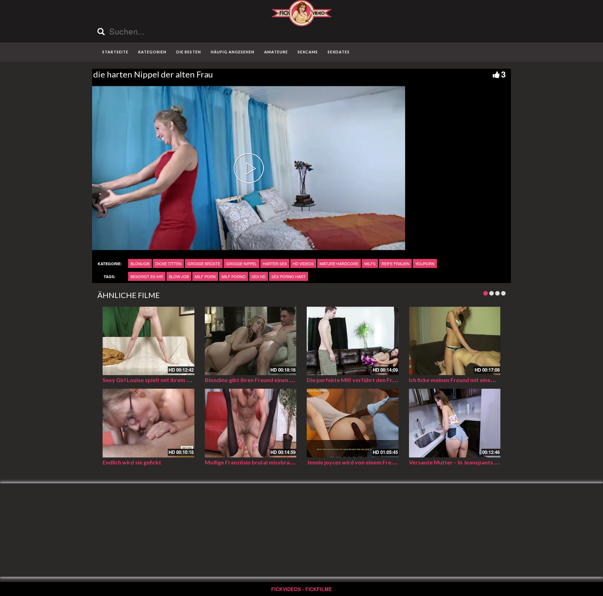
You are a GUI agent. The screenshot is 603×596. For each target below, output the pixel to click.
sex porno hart (288, 276)
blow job (179, 276)
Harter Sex (275, 263)
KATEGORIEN (152, 52)
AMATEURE (276, 52)
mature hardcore (339, 263)
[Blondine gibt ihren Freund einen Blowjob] (251, 341)
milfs (369, 263)
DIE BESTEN (188, 52)
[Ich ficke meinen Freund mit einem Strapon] (455, 341)
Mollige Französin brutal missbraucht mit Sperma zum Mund (282, 462)
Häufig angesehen (232, 52)
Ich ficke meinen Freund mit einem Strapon (463, 380)
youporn (424, 263)
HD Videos (303, 263)
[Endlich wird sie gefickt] (148, 423)
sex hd (259, 276)
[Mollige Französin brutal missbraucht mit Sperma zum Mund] (251, 423)
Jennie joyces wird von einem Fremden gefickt (366, 462)
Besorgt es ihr (147, 276)
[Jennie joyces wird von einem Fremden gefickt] (353, 423)
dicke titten (168, 263)
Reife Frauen (395, 263)
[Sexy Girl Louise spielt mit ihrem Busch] (148, 341)
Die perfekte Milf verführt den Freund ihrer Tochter (373, 380)
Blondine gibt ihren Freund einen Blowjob (258, 380)
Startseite (115, 52)
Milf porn (205, 276)
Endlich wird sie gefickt (132, 462)
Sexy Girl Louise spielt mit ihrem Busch (152, 380)
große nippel (241, 263)
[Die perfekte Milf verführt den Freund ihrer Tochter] (353, 341)
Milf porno (234, 276)
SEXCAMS (308, 52)
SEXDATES (339, 52)
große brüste (203, 263)
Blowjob (140, 263)
